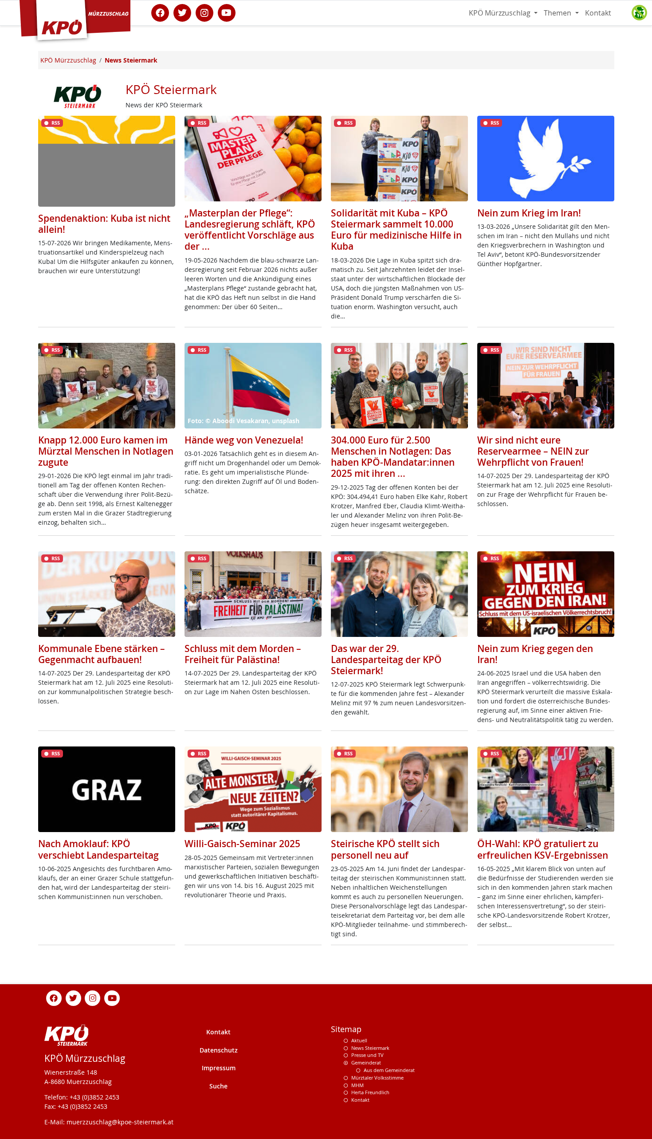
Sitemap (346, 1029)
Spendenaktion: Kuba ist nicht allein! (104, 224)
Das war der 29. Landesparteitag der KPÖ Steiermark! (386, 659)
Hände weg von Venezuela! (244, 440)
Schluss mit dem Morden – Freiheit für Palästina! (243, 654)
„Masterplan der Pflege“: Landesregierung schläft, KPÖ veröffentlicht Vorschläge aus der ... (250, 230)
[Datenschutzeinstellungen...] (639, 13)
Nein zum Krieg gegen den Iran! (535, 654)
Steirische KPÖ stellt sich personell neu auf (385, 849)
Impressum (219, 1068)
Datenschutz (219, 1050)
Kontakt (598, 13)
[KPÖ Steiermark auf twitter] (182, 12)
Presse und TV (367, 1055)
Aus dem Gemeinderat (389, 1070)
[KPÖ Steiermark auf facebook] (160, 12)
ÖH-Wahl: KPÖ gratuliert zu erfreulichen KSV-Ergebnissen (542, 849)
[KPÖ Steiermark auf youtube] (227, 12)
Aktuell (359, 1040)
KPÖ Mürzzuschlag (500, 13)
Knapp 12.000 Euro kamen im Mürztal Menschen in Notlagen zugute (105, 451)
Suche (218, 1086)
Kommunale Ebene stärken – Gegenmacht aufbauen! (101, 654)
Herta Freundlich (370, 1092)
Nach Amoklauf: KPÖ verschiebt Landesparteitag (98, 849)
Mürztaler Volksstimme (377, 1077)
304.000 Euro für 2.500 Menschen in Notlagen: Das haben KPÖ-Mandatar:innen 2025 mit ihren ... (393, 457)
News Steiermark (370, 1048)
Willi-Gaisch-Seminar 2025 (242, 843)
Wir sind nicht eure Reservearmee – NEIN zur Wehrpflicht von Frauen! (533, 451)
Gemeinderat (366, 1062)
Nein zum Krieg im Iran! (529, 213)
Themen (558, 13)
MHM (357, 1085)
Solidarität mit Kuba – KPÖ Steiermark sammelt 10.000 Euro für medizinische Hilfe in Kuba (396, 230)
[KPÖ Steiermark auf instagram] (204, 12)
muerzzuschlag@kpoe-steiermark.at (120, 1122)
